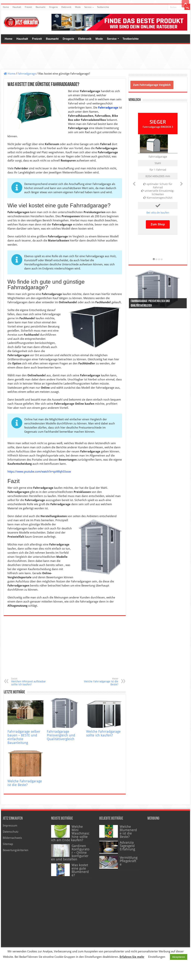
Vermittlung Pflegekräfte (128, 861)
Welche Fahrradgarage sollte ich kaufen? (103, 733)
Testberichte (103, 7)
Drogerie (53, 7)
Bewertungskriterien (15, 850)
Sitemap (8, 844)
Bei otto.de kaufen (157, 212)
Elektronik (66, 7)
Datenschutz (10, 831)
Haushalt (16, 7)
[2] (156, 259)
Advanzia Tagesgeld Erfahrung (127, 846)
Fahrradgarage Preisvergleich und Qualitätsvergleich (61, 735)
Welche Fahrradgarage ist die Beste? (101, 681)
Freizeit (28, 7)
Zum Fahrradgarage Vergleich (152, 84)
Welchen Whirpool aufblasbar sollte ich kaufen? (28, 681)
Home (6, 7)
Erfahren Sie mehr (132, 957)
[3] (159, 259)
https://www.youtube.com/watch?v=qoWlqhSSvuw (39, 471)
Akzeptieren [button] (178, 957)
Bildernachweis (12, 838)
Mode (78, 7)
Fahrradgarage (27, 73)
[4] (161, 259)
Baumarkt (40, 7)
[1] (154, 259)
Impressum (10, 825)
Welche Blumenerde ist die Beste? (128, 832)
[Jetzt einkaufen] (21, 21)
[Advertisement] (95, 57)
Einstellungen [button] (156, 957)
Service (87, 7)
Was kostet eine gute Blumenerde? (80, 870)
